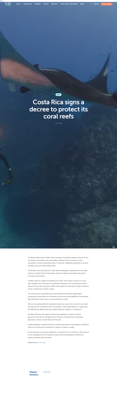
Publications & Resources (68, 4)
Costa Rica (47, 372)
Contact (96, 4)
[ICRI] (8, 4)
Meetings (54, 4)
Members (38, 4)
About (18, 4)
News (82, 4)
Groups (46, 4)
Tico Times (42, 342)
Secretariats (27, 4)
